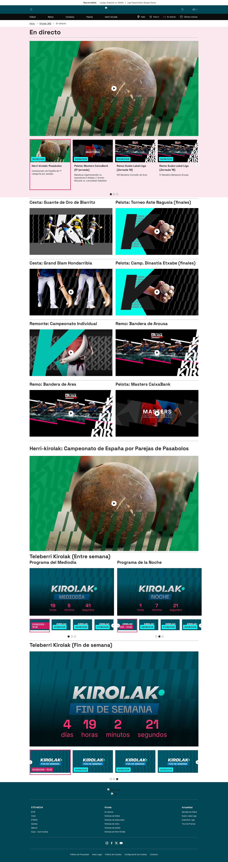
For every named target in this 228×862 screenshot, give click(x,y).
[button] (198, 165)
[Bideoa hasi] (71, 231)
